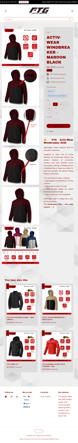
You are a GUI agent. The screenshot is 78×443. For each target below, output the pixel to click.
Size (48, 100)
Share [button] (51, 131)
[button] (6, 11)
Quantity (49, 117)
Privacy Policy (36, 439)
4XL (50, 113)
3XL (63, 109)
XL (49, 109)
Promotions (51, 87)
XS (49, 104)
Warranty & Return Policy (50, 439)
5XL (57, 113)
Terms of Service (25, 439)
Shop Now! (20, 2)
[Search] (70, 19)
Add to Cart (58, 126)
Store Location (45, 397)
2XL (56, 109)
